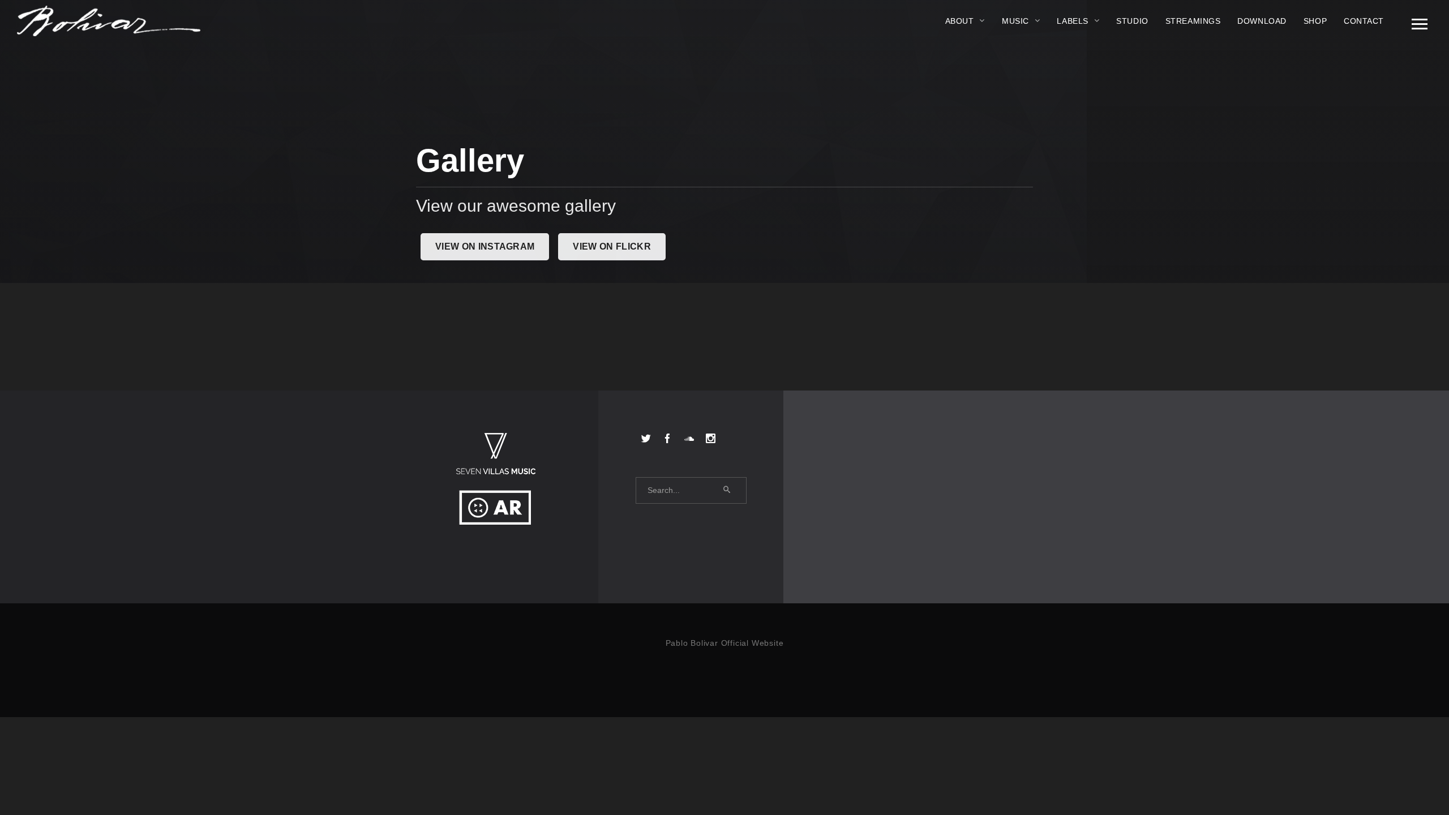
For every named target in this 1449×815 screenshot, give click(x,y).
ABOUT (959, 20)
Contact (1364, 20)
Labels (1072, 20)
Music (1015, 20)
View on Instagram (484, 246)
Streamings (1193, 20)
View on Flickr (611, 246)
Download (1261, 20)
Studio (1132, 20)
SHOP (1315, 20)
